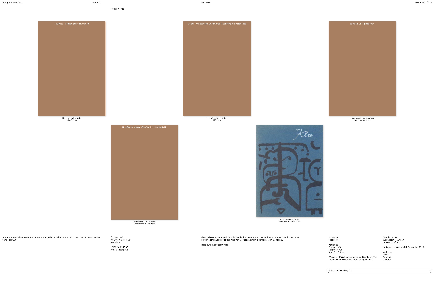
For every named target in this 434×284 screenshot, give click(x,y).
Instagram (333, 237)
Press (386, 254)
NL (423, 2)
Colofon (387, 259)
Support (387, 257)
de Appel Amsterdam (12, 2)
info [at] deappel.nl (119, 249)
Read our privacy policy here (214, 244)
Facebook (333, 239)
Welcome (387, 252)
